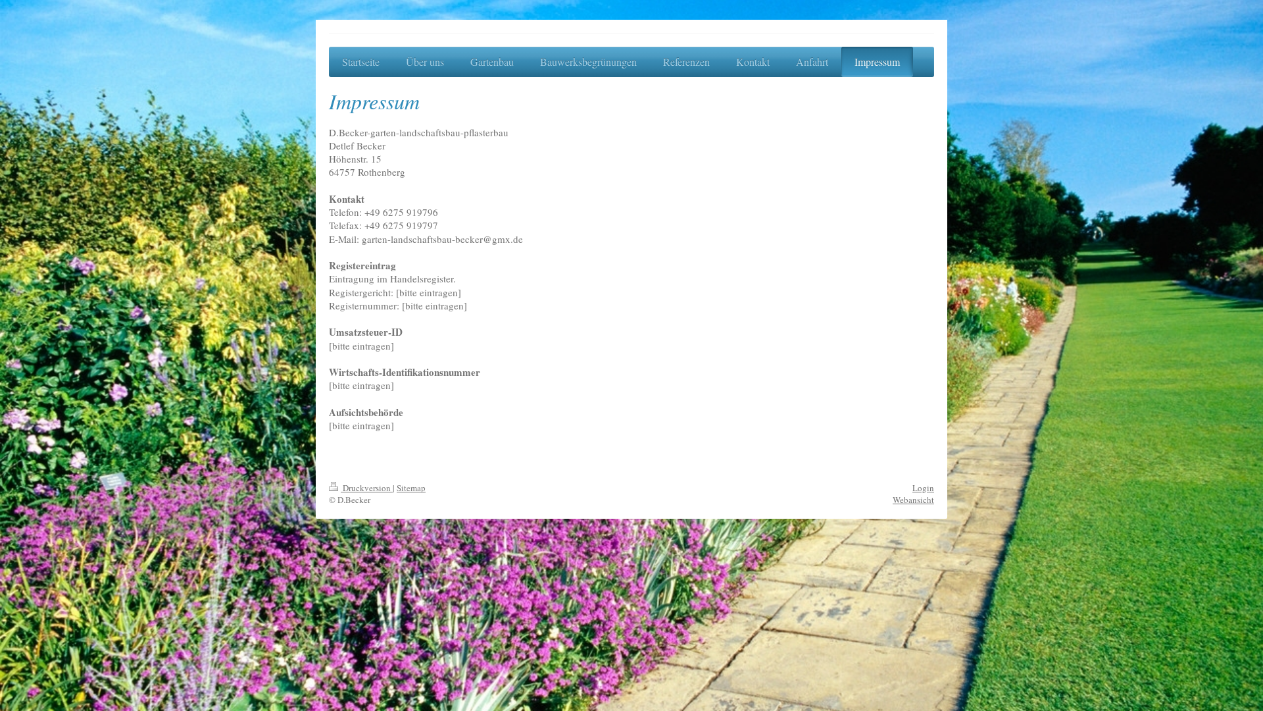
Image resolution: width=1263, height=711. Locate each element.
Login (923, 488)
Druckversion (367, 488)
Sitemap (411, 488)
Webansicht (913, 500)
